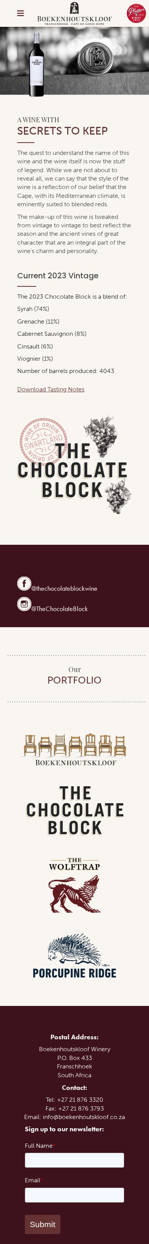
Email (34, 1180)
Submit (42, 1224)
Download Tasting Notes (50, 389)
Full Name (40, 1145)
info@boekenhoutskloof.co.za (84, 1117)
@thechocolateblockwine (64, 588)
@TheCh (42, 608)
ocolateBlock (70, 608)
